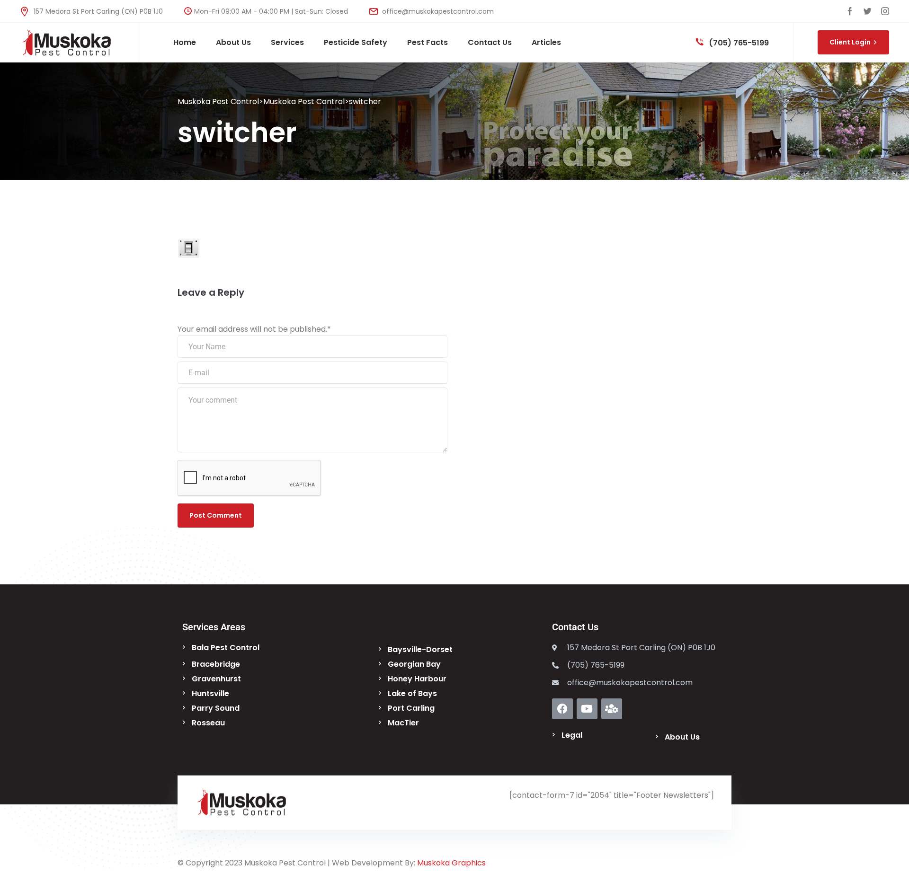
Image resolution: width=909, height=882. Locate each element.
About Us (682, 737)
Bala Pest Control (225, 647)
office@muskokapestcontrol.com (437, 11)
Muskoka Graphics (451, 862)
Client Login (850, 42)
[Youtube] (587, 708)
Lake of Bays (412, 693)
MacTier (403, 722)
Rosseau (208, 722)
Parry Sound (216, 708)
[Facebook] (562, 708)
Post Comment (215, 515)
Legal (571, 735)
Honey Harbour (417, 678)
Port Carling (411, 708)
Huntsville (210, 693)
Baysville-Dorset (420, 649)
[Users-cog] (611, 708)
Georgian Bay (414, 664)
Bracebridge (216, 664)
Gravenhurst (216, 678)
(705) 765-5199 (738, 42)
